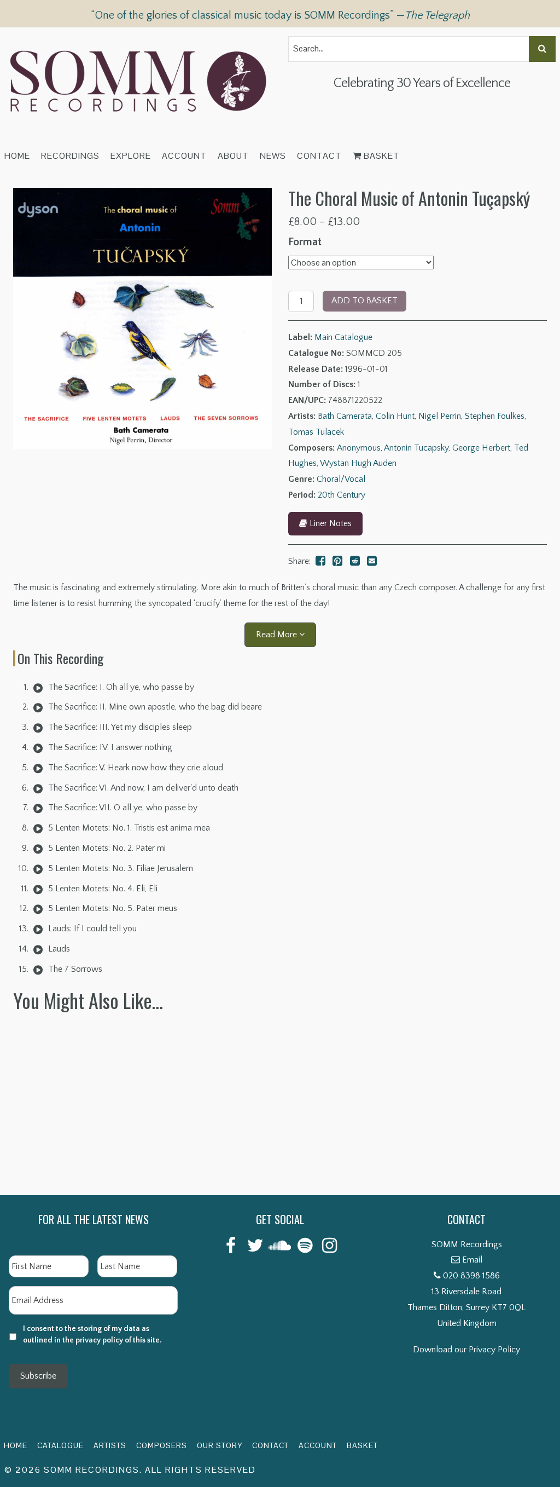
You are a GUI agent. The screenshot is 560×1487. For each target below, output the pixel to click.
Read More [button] (277, 634)
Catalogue (60, 1445)
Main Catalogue (343, 337)
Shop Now (84, 1162)
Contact (319, 156)
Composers (161, 1445)
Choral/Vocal (341, 479)
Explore (130, 156)
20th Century (341, 495)
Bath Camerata (345, 416)
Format (305, 242)
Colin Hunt (395, 416)
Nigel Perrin (439, 416)
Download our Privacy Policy (466, 1350)
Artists (110, 1445)
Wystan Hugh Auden (358, 463)
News (273, 156)
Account (184, 156)
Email (472, 1260)
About (233, 156)
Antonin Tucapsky (416, 448)
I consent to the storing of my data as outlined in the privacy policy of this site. (92, 1334)
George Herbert (481, 448)
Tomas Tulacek (316, 432)
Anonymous (359, 448)
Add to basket (364, 301)
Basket (380, 156)
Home (17, 156)
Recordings (70, 156)
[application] (38, 687)
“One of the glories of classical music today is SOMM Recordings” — (280, 15)
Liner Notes (329, 523)
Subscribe (38, 1376)
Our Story (219, 1445)
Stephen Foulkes (494, 416)
